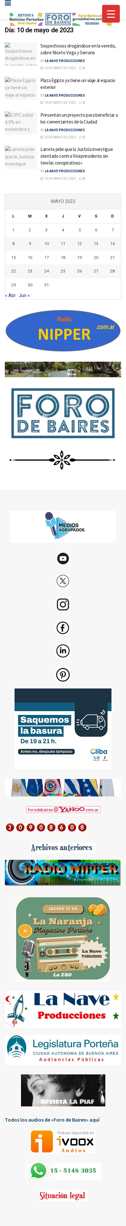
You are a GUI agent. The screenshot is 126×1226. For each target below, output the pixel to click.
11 (63, 243)
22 (13, 271)
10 (46, 243)
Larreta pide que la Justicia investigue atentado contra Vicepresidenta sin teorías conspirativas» (76, 156)
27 (96, 271)
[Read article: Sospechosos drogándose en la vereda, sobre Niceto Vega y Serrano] (21, 54)
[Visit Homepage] (59, 19)
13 (96, 243)
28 (112, 271)
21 (112, 257)
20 (96, 257)
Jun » (24, 295)
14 (112, 243)
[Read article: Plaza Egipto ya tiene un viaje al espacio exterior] (21, 88)
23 (30, 271)
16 (30, 257)
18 (63, 257)
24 (46, 271)
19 (79, 257)
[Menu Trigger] (111, 14)
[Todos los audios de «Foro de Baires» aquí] (63, 1141)
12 (79, 243)
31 (46, 285)
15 (13, 257)
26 (79, 271)
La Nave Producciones (65, 61)
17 (46, 257)
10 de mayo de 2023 (59, 68)
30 (30, 285)
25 (63, 271)
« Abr (10, 295)
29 (13, 285)
